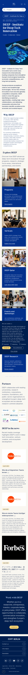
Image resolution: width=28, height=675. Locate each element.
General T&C (12, 666)
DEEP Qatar (10, 270)
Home (4, 19)
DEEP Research (11, 356)
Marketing (14, 344)
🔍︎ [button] (24, 4)
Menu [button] (3, 4)
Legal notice (5, 666)
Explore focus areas (10, 243)
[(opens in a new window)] (14, 456)
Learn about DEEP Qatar (11, 284)
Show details (14, 351)
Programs (9, 190)
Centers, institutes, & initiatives (18, 19)
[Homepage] (14, 4)
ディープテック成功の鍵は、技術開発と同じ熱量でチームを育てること (13, 569)
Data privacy (18, 666)
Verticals (8, 231)
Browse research (9, 369)
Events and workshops (10, 312)
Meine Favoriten (22, 4)
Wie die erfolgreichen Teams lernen (13, 471)
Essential (6, 344)
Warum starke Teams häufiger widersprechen (13, 514)
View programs (8, 204)
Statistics (23, 344)
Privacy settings (5, 668)
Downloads (12, 668)
